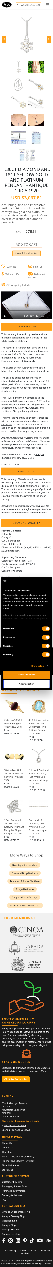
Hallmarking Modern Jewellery (18, 1160)
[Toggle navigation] (47, 4)
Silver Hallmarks (10, 1165)
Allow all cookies (26, 674)
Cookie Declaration (28, 1250)
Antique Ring (9, 1225)
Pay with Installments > (26, 253)
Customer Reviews (12, 1181)
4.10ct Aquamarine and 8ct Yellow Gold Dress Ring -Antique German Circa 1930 (39, 727)
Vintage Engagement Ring (16, 1211)
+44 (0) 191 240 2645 (15, 1125)
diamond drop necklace (25, 873)
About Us (7, 1143)
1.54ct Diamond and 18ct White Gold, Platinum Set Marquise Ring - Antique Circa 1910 (14, 827)
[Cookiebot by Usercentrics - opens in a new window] (38, 581)
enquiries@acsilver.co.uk (17, 1129)
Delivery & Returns (12, 1195)
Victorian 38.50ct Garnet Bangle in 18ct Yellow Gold (13, 723)
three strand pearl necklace (25, 905)
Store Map (7, 1169)
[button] (18, 4)
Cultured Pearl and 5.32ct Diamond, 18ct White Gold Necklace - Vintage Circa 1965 (39, 777)
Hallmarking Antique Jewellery (18, 1156)
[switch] (46, 637)
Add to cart (26, 244)
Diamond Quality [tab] (26, 522)
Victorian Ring (9, 1220)
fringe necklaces (25, 889)
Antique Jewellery (11, 1234)
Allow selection (26, 684)
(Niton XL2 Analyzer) (28, 407)
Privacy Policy (10, 1250)
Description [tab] (26, 326)
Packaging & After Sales (14, 1186)
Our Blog (7, 1152)
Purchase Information (14, 1190)
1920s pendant (14, 397)
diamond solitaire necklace (25, 881)
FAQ (4, 1199)
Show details (37, 666)
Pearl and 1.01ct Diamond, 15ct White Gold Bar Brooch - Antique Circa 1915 (37, 827)
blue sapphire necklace (24, 865)
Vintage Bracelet (11, 1229)
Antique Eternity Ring (13, 1216)
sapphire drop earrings (24, 897)
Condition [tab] (26, 471)
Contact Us (8, 1147)
